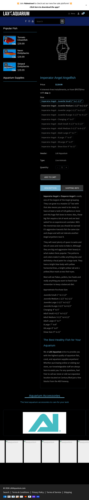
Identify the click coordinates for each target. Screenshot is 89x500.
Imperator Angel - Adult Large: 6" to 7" (58, 133)
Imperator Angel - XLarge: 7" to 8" (56, 137)
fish (77, 355)
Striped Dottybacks (23, 65)
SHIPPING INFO (72, 188)
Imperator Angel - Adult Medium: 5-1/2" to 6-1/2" (63, 128)
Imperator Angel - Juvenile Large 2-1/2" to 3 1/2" (63, 110)
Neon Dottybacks (23, 51)
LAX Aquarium (61, 153)
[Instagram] (29, 21)
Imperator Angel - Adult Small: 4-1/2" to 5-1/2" (62, 124)
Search (6, 492)
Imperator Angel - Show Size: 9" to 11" (58, 146)
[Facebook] (25, 21)
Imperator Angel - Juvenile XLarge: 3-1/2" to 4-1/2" (64, 114)
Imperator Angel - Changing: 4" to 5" (57, 119)
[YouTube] (32, 21)
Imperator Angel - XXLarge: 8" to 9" (57, 142)
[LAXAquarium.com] (16, 13)
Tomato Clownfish (22, 38)
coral (46, 359)
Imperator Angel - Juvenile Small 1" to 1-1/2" (61, 101)
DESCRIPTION (50, 188)
